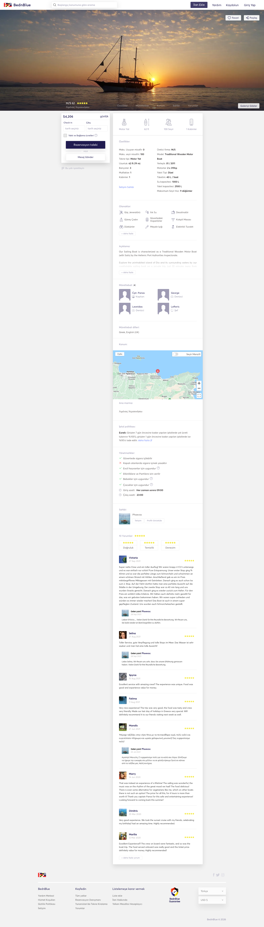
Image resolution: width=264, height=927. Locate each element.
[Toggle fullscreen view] (199, 395)
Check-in (68, 122)
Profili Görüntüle (154, 520)
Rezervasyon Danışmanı (88, 899)
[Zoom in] (199, 383)
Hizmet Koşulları (46, 899)
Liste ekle (117, 895)
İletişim (138, 520)
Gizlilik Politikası (46, 904)
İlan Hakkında (119, 899)
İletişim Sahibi (126, 187)
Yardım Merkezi (46, 895)
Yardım (216, 5)
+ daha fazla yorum (130, 858)
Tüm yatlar (80, 895)
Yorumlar (80, 908)
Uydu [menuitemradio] (119, 354)
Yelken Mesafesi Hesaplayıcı (127, 904)
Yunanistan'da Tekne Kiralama (91, 904)
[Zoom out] (199, 388)
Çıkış (88, 122)
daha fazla (144, 440)
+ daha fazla (127, 233)
